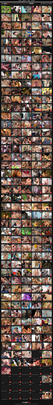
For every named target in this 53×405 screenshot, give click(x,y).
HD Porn (28, 0)
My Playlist (31, 3)
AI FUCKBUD (32, 0)
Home (12, 3)
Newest (17, 3)
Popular (14, 3)
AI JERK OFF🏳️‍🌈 (24, 0)
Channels (23, 3)
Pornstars (27, 3)
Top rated (20, 3)
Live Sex (20, 0)
